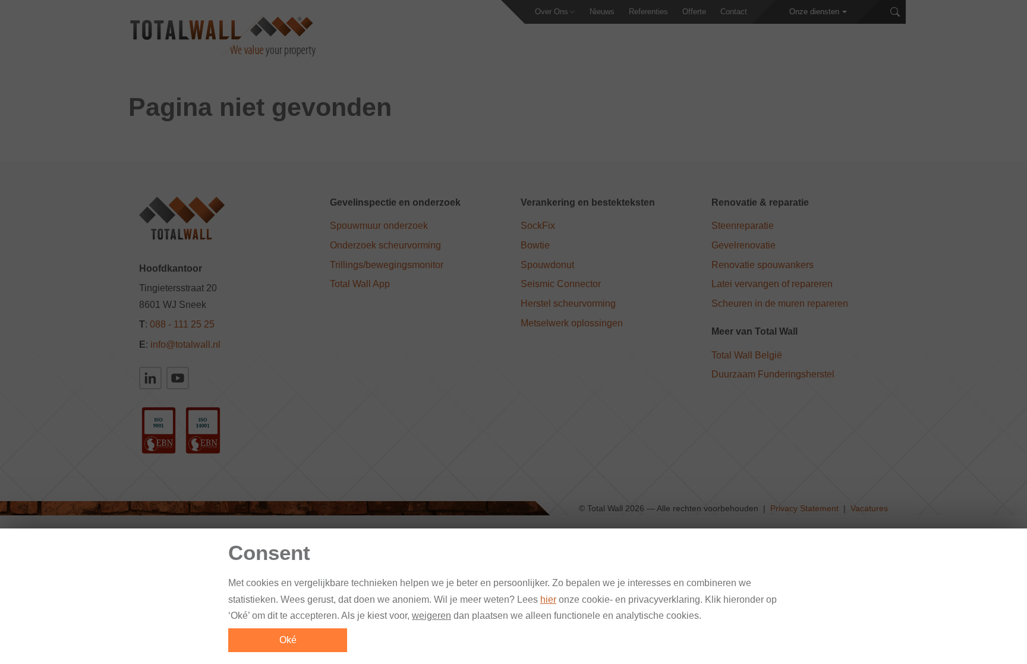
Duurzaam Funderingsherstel (772, 374)
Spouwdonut (547, 265)
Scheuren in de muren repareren (779, 303)
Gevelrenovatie (743, 245)
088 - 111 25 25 (182, 324)
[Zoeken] (895, 12)
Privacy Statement (804, 508)
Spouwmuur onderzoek (379, 226)
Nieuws (602, 11)
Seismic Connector (561, 284)
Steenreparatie (742, 226)
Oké (288, 640)
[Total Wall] (222, 36)
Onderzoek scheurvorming (385, 245)
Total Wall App (360, 284)
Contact (733, 11)
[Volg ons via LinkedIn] (150, 378)
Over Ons (551, 11)
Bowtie (535, 245)
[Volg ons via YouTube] (177, 378)
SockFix (538, 226)
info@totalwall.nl (185, 344)
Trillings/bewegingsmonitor (386, 265)
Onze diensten (814, 11)
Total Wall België (746, 355)
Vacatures (869, 508)
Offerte (694, 11)
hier (548, 599)
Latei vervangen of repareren (772, 284)
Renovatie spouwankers (762, 265)
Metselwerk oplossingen (572, 323)
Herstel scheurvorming (568, 303)
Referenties (648, 11)
